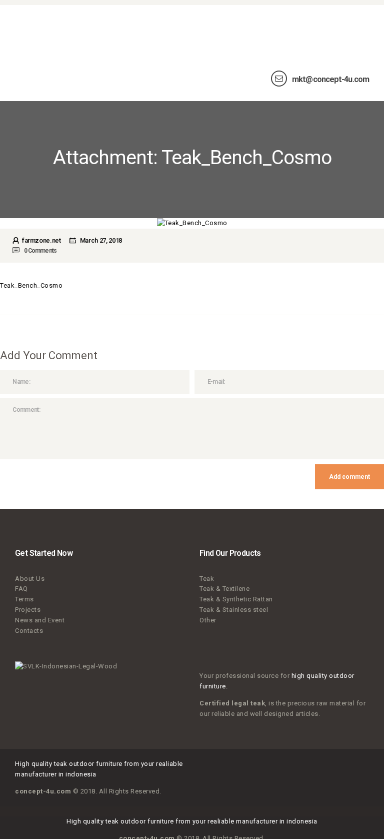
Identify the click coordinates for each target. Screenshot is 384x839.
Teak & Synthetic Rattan (236, 599)
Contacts (29, 630)
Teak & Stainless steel (234, 609)
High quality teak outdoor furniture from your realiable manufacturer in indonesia (192, 821)
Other (208, 620)
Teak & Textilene (225, 588)
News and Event (39, 620)
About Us (29, 578)
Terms (24, 599)
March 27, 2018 (101, 240)
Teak (207, 578)
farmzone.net (41, 240)
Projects (27, 609)
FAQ (21, 588)
